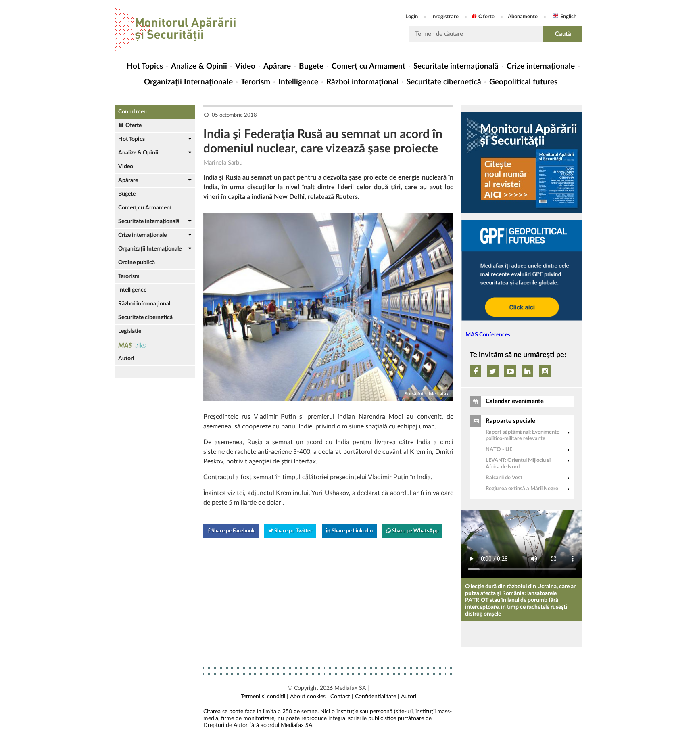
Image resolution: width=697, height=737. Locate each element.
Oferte (486, 16)
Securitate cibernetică (444, 82)
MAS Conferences (487, 335)
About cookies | (309, 696)
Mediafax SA (350, 688)
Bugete (311, 66)
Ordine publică (136, 262)
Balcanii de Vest (504, 477)
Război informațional (362, 82)
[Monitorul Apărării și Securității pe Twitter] (493, 371)
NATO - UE (499, 449)
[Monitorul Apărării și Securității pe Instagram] (545, 371)
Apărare (277, 66)
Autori (126, 358)
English (568, 16)
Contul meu (132, 112)
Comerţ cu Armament (368, 66)
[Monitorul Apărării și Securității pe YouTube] (510, 371)
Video (245, 66)
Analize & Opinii (199, 66)
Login (411, 16)
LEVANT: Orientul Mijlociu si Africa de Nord (518, 464)
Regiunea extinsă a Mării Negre (522, 488)
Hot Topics (145, 66)
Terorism (255, 82)
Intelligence (298, 82)
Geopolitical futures (523, 82)
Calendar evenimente (515, 401)
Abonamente (523, 16)
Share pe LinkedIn (351, 531)
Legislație (129, 331)
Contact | (341, 696)
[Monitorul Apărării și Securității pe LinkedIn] (527, 371)
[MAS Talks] (155, 345)
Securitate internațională (456, 66)
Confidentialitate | (377, 696)
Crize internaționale (541, 66)
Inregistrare (445, 16)
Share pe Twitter (292, 531)
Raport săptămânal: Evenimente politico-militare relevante (522, 435)
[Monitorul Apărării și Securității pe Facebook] (475, 371)
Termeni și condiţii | (264, 696)
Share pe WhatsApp (414, 531)
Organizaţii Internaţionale (188, 82)
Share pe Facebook (232, 531)
